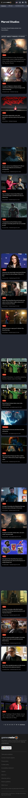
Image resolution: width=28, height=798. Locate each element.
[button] (25, 2)
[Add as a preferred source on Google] (6, 747)
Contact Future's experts (8, 757)
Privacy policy (4, 761)
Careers (3, 771)
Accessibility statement (7, 768)
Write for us (4, 785)
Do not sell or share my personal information (12, 788)
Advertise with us (5, 778)
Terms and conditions (7, 754)
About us (3, 774)
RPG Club (10, 5)
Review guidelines (6, 781)
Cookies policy (5, 764)
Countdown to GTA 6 (19, 5)
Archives (22, 724)
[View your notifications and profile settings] (22, 2)
